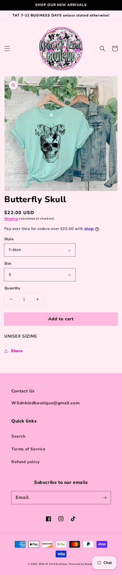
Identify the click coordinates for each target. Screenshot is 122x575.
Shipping (11, 219)
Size (8, 263)
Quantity (12, 288)
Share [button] (17, 351)
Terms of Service (28, 449)
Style (9, 239)
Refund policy (25, 462)
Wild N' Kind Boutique (53, 564)
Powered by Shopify (81, 564)
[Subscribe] (104, 497)
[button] (7, 48)
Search (18, 436)
